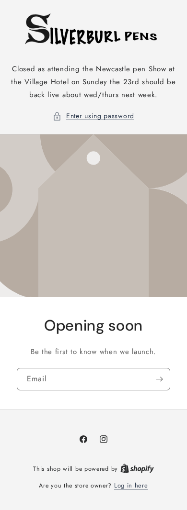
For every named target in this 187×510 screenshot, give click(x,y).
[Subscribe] (159, 379)
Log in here (131, 485)
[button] (93, 116)
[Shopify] (137, 468)
